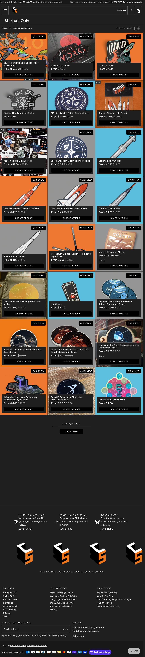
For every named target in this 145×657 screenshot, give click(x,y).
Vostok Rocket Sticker (14, 256)
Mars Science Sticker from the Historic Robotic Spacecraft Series (70, 350)
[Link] (71, 2)
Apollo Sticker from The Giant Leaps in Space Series (22, 350)
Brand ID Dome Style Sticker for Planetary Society (66, 398)
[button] (5, 10)
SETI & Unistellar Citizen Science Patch (70, 113)
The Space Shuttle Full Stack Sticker (69, 208)
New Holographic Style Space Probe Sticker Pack (21, 64)
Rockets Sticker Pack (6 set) (113, 113)
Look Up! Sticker (106, 65)
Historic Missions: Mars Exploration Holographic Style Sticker (20, 398)
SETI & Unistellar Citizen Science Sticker (70, 161)
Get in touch (79, 636)
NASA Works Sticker (60, 65)
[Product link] (23, 56)
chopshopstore (18, 645)
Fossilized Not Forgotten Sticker (19, 113)
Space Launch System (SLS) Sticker (21, 208)
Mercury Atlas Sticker (109, 208)
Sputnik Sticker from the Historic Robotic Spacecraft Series (119, 346)
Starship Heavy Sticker (110, 161)
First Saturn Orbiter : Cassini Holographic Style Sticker (71, 255)
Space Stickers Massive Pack (18, 161)
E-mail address (10, 629)
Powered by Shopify (37, 645)
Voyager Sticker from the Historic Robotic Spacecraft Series (115, 303)
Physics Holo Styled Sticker (112, 399)
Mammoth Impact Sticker (112, 252)
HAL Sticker (56, 304)
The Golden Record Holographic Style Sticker (22, 303)
